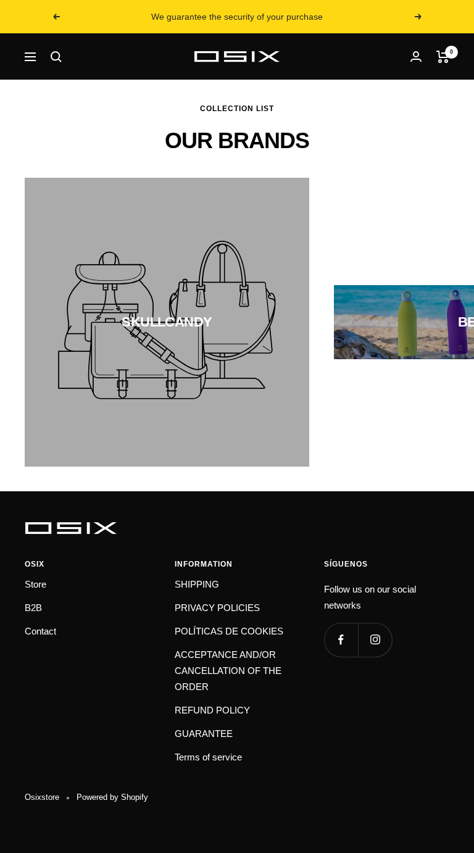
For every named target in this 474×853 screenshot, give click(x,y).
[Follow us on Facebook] (341, 640)
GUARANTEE (204, 733)
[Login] (416, 56)
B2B (33, 607)
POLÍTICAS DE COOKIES (229, 631)
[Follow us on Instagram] (375, 640)
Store (35, 584)
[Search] (56, 56)
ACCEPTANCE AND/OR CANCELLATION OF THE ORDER (228, 670)
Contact (40, 631)
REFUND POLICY (212, 710)
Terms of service (208, 757)
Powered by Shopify (112, 797)
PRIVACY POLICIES (217, 607)
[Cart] (442, 57)
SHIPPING (197, 584)
